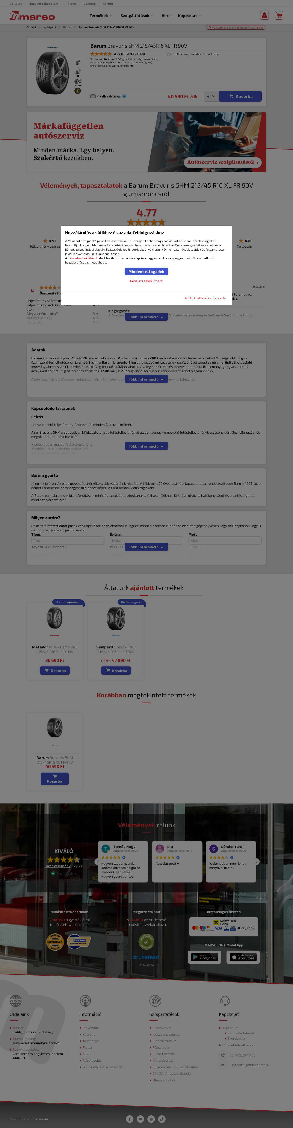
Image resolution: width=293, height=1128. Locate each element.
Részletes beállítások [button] (83, 258)
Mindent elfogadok (146, 271)
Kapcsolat (220, 298)
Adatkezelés (202, 298)
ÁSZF (188, 298)
